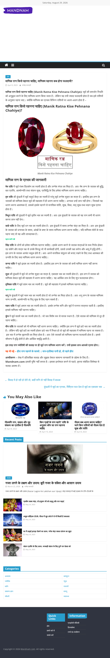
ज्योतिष (7, 581)
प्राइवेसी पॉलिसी (73, 622)
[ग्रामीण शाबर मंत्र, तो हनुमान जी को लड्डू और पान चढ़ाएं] (12, 500)
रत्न (8, 76)
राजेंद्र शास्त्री (26, 85)
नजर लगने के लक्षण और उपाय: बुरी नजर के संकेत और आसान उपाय (43, 483)
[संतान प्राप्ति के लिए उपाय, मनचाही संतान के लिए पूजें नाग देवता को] (12, 545)
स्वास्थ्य (66, 596)
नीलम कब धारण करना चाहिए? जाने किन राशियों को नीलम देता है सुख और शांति (89, 425)
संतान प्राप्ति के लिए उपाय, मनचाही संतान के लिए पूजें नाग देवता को (47, 546)
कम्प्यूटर (66, 576)
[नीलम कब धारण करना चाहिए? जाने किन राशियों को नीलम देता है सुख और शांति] (90, 403)
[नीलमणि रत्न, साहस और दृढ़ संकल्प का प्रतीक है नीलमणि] (20, 403)
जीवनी (7, 596)
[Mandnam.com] (6, 65)
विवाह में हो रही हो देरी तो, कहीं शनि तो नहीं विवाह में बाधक (33, 380)
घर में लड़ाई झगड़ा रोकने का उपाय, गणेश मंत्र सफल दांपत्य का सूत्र (47, 531)
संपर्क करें (50, 635)
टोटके (9, 478)
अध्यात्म (7, 576)
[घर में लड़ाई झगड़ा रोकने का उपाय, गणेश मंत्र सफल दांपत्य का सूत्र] (12, 530)
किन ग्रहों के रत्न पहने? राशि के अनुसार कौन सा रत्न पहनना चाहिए (54, 425)
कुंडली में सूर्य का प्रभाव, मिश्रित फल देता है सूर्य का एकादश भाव (74, 386)
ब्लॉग (6, 586)
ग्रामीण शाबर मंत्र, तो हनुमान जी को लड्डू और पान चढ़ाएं (43, 501)
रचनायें (66, 586)
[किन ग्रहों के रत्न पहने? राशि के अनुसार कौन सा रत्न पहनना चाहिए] (55, 403)
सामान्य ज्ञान (9, 591)
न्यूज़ (65, 581)
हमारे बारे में (51, 630)
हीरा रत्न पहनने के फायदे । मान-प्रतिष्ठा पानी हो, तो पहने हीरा (45, 351)
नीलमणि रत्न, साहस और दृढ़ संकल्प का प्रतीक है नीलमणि (18, 423)
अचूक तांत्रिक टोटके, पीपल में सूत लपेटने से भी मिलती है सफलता (46, 516)
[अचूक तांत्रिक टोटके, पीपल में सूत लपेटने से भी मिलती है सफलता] (12, 515)
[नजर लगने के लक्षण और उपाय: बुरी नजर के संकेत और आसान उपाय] (55, 446)
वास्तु (65, 591)
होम (48, 626)
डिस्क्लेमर (71, 627)
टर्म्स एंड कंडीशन (74, 632)
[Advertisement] (55, 40)
